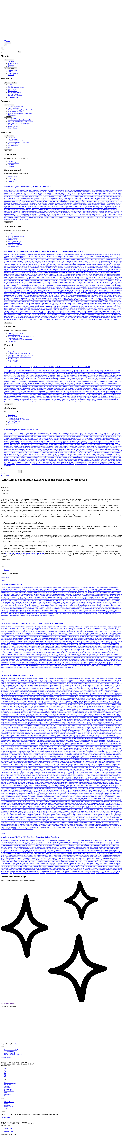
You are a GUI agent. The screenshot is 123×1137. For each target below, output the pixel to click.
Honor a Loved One (13, 139)
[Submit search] (19, 52)
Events (6, 1103)
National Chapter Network (15, 106)
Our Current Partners (14, 144)
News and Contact (10, 68)
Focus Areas (8, 105)
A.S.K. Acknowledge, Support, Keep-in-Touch (21, 110)
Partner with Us (8, 1106)
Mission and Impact (13, 63)
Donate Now (11, 137)
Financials (11, 66)
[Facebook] (4, 1070)
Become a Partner (13, 145)
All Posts (3, 475)
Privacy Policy (8, 1131)
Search (8, 43)
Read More (51, 615)
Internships (11, 86)
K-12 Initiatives (12, 125)
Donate (8, 41)
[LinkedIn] (5, 1077)
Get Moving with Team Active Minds (18, 142)
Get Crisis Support (13, 97)
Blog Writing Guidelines (8, 1003)
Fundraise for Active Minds (16, 141)
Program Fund (12, 118)
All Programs (11, 115)
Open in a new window (20, 1043)
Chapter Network (9, 1102)
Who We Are (8, 60)
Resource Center (9, 1091)
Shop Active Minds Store (15, 92)
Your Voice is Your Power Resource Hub (19, 120)
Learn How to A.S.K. (14, 94)
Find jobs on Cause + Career (16, 87)
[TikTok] (5, 1072)
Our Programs (8, 1084)
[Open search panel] (2, 469)
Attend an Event (12, 91)
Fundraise (7, 1105)
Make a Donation (6, 1057)
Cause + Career (12, 128)
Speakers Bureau (13, 126)
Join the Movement (10, 82)
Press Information (9, 1096)
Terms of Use (8, 1128)
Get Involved (8, 135)
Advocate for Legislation (15, 95)
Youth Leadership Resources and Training (20, 113)
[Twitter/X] (5, 1075)
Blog (9, 71)
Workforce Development (15, 111)
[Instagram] (5, 1068)
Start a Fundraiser (13, 89)
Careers (10, 84)
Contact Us (11, 75)
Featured (7, 116)
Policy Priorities (8, 1089)
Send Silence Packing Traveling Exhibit (19, 123)
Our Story (11, 61)
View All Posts (5, 577)
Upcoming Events (13, 73)
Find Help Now (5, 1117)
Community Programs (14, 108)
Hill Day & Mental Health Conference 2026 (20, 121)
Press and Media (12, 70)
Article (9, 475)
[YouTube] (5, 1073)
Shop (9, 147)
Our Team (11, 65)
